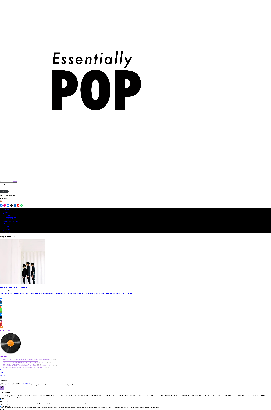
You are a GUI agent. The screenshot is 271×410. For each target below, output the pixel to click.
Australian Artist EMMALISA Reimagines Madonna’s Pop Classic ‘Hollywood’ (23, 367)
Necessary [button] (3, 398)
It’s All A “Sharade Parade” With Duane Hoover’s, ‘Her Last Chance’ (20, 361)
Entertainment (7, 232)
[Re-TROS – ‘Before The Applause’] (22, 284)
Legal (4, 211)
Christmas (11, 218)
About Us (5, 212)
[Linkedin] (1, 304)
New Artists (9, 228)
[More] (1, 327)
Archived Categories (11, 217)
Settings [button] (73, 385)
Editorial (8, 215)
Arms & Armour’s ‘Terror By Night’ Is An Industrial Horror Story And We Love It (24, 362)
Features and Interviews (9, 220)
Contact (2, 370)
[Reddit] (1, 307)
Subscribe (4, 191)
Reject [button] (68, 385)
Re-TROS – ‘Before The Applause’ (13, 287)
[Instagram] (1, 322)
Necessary (4, 400)
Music (4, 223)
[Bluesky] (1, 314)
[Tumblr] (1, 302)
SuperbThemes (27, 383)
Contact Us (6, 209)
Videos (4, 231)
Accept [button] (65, 385)
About (1, 378)
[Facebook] (1, 299)
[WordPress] (1, 319)
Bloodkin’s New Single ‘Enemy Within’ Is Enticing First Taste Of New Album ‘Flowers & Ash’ (26, 359)
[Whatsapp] (1, 309)
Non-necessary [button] (4, 404)
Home (4, 214)
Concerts (8, 229)
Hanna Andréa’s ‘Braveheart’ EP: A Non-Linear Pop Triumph (19, 364)
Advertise (2, 375)
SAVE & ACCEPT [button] (4, 409)
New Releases (9, 226)
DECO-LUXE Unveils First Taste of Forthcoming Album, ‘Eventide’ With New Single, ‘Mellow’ (27, 365)
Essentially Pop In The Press (10, 221)
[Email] (1, 312)
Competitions (9, 224)
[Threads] (1, 317)
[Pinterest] (1, 324)
